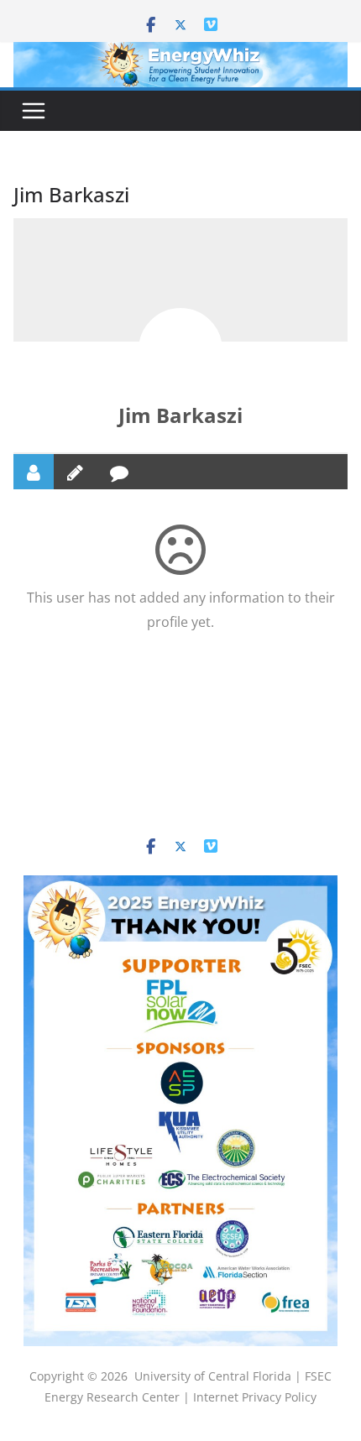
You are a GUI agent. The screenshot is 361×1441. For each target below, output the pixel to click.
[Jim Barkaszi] (180, 350)
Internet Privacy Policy (255, 1397)
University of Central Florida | (219, 1376)
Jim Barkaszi (180, 415)
